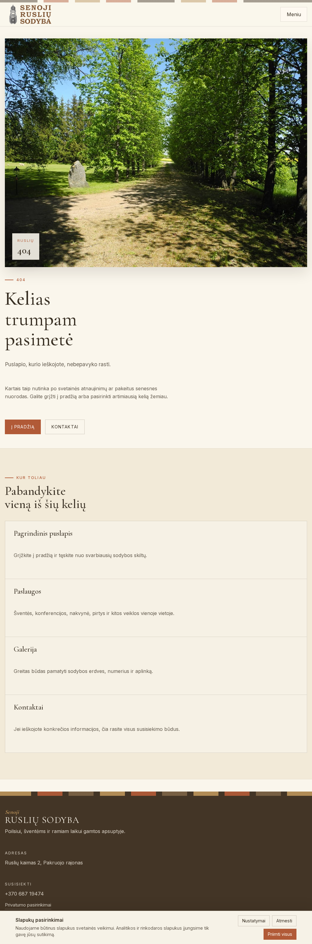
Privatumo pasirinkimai (28, 905)
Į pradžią (22, 426)
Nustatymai (253, 920)
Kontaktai (64, 426)
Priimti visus (280, 934)
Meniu (294, 14)
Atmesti (284, 920)
